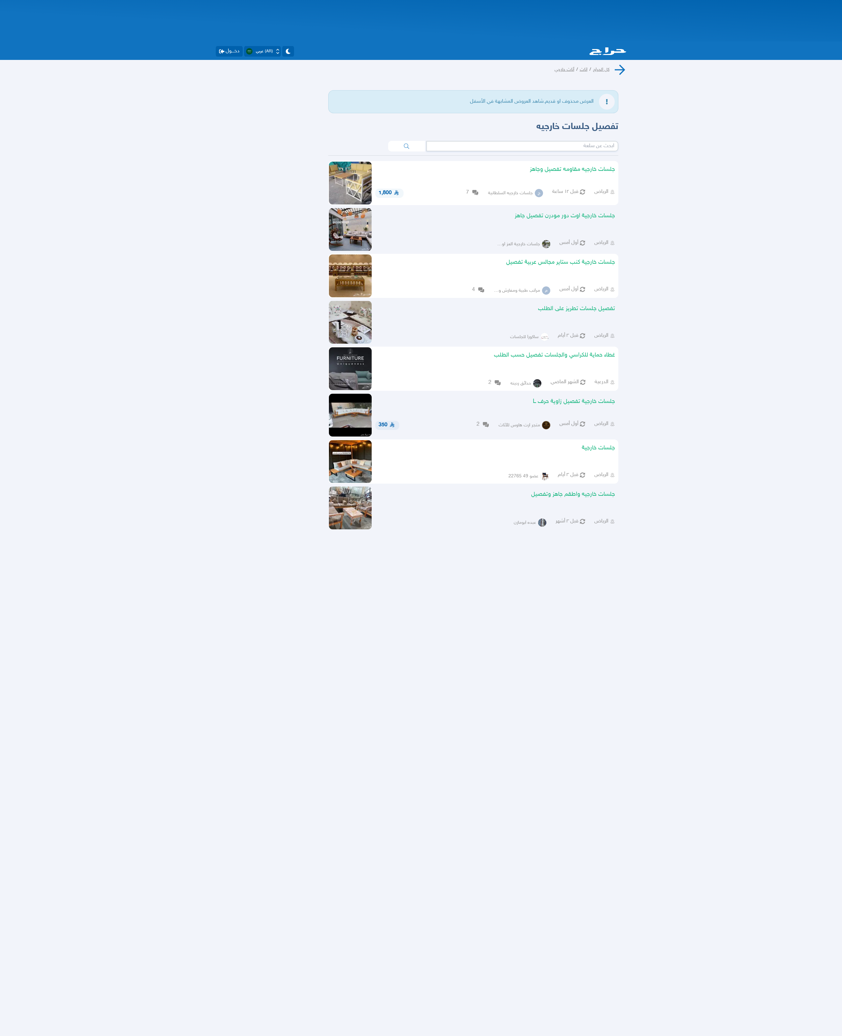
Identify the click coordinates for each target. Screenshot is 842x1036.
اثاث (583, 69)
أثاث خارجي (564, 69)
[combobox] (522, 146)
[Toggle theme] (288, 51)
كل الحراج (601, 69)
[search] (406, 146)
